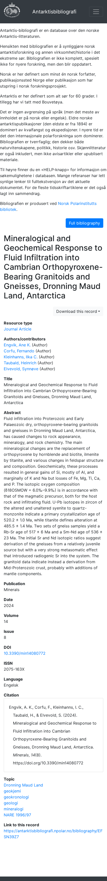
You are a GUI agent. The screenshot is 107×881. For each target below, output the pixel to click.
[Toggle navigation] (96, 12)
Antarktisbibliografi (54, 12)
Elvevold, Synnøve (21, 368)
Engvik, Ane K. (17, 344)
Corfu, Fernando (19, 350)
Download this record (76, 311)
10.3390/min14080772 (25, 653)
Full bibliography (84, 223)
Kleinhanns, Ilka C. (21, 356)
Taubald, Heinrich (20, 362)
